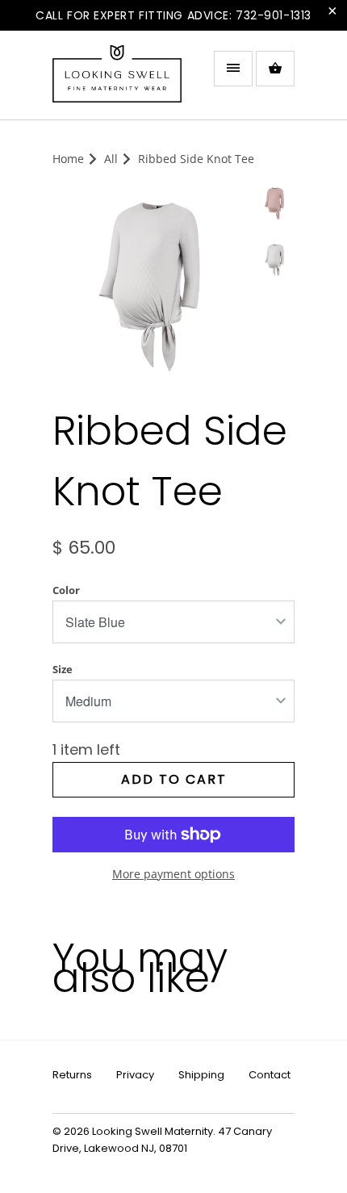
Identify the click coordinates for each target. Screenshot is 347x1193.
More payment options (173, 873)
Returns (72, 1074)
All (111, 158)
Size (62, 669)
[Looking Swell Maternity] (117, 81)
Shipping (201, 1074)
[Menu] (233, 68)
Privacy (135, 1074)
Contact (270, 1074)
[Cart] (275, 68)
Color (66, 590)
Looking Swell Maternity (152, 1131)
